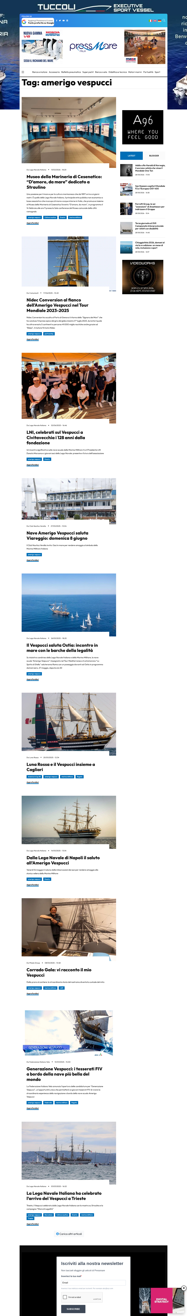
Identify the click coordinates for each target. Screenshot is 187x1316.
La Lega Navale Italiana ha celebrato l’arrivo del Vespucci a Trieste (64, 1195)
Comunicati (33, 293)
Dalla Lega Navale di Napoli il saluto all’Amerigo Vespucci (63, 860)
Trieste (30, 1218)
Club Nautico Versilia (37, 526)
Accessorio (54, 72)
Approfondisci (33, 223)
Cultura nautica (50, 217)
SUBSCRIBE (73, 1309)
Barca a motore (39, 72)
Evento (62, 217)
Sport (157, 72)
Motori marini (135, 72)
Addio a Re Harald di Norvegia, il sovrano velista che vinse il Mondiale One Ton (150, 168)
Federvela (48, 1103)
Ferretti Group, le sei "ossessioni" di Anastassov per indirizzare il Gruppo (150, 207)
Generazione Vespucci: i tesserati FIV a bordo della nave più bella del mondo (64, 1074)
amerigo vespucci (34, 217)
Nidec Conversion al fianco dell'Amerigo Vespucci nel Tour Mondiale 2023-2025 (58, 305)
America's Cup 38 (34, 777)
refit (61, 988)
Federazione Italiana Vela (39, 1062)
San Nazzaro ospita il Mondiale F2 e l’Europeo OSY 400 (150, 187)
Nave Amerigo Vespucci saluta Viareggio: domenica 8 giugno (57, 535)
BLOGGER (154, 155)
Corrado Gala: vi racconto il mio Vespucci (59, 972)
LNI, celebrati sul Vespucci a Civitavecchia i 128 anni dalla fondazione (56, 437)
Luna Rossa (34, 757)
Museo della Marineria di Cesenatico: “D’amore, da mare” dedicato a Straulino (64, 182)
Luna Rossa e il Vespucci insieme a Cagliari (61, 767)
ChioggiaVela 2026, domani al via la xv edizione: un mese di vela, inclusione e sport (150, 245)
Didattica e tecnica (118, 72)
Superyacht (88, 72)
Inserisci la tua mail (71, 1276)
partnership (49, 334)
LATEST (131, 155)
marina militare (75, 217)
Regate (79, 777)
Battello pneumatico (71, 72)
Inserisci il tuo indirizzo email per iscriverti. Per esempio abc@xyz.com (87, 1288)
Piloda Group (34, 963)
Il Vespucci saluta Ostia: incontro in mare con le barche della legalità (62, 647)
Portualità (148, 72)
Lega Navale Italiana (37, 170)
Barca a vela (101, 72)
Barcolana (48, 1215)
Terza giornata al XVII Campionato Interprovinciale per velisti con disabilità (149, 226)
